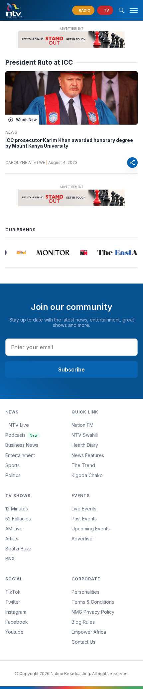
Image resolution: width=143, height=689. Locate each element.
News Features (88, 455)
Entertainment (20, 455)
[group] (20, 252)
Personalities (85, 592)
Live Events (84, 508)
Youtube (14, 632)
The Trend (83, 465)
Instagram (15, 612)
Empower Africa (89, 632)
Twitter (12, 602)
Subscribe (71, 369)
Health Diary (85, 445)
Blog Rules (83, 622)
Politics (13, 475)
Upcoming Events (91, 528)
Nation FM (82, 425)
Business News (21, 445)
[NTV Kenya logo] (13, 10)
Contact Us (83, 642)
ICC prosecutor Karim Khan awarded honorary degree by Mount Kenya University (69, 143)
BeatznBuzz (18, 548)
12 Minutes (16, 508)
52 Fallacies (18, 518)
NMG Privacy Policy (93, 612)
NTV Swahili (85, 435)
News (11, 132)
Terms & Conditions (93, 602)
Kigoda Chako (87, 475)
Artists (11, 538)
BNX (10, 558)
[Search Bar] (121, 10)
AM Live (14, 528)
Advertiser (83, 538)
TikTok (13, 592)
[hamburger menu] (134, 10)
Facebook (16, 622)
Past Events (84, 518)
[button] (131, 10)
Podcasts (21, 435)
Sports (12, 465)
